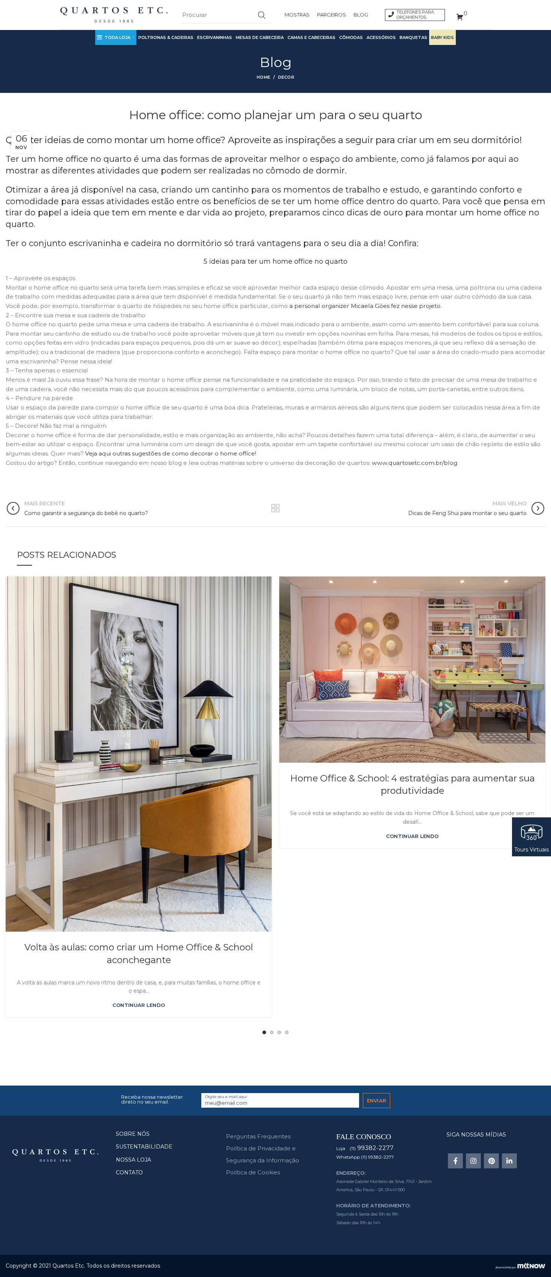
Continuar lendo (138, 1005)
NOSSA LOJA (133, 1159)
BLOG (360, 15)
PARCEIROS (331, 15)
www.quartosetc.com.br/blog (414, 462)
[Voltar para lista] (275, 508)
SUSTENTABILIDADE (144, 1146)
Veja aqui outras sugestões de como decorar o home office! (170, 453)
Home (263, 77)
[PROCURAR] (261, 15)
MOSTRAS (297, 15)
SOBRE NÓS (133, 1134)
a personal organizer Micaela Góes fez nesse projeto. (365, 305)
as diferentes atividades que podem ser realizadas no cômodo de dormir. (193, 171)
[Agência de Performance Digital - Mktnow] (520, 1265)
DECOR (286, 77)
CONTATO (129, 1172)
